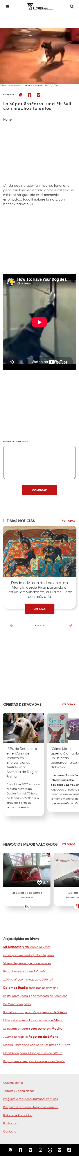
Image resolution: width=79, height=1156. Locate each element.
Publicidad (10, 1123)
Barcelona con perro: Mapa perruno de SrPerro (35, 1012)
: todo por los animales (30, 988)
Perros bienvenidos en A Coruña (25, 971)
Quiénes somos (13, 1083)
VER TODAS (68, 520)
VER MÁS (40, 609)
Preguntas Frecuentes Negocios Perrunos (30, 1107)
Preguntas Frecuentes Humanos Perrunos (30, 1099)
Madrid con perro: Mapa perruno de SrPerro (32, 1053)
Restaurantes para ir (32, 1029)
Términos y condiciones (18, 1091)
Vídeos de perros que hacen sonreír (27, 963)
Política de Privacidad (17, 1115)
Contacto (9, 1131)
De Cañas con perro (17, 1004)
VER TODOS (68, 844)
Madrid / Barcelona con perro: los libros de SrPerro (37, 1045)
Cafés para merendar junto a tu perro (28, 955)
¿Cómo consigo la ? (31, 1037)
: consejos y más (26, 947)
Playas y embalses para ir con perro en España (34, 1061)
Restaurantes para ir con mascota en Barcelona (35, 996)
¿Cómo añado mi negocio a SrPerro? (28, 979)
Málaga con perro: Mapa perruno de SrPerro (33, 1020)
